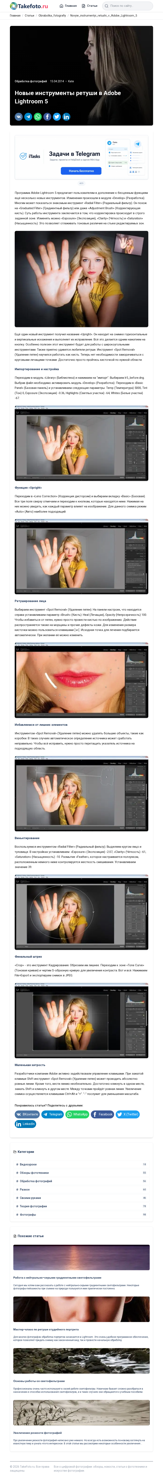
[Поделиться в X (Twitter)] (57, 117)
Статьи (29, 15)
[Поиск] (107, 6)
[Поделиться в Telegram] (28, 117)
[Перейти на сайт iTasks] (81, 157)
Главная (15, 15)
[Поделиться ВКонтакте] (19, 117)
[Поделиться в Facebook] (47, 117)
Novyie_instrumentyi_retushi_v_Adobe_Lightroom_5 (103, 15)
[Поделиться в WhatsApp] (38, 117)
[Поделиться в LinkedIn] (66, 117)
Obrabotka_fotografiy (52, 15)
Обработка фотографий (31, 81)
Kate (71, 81)
